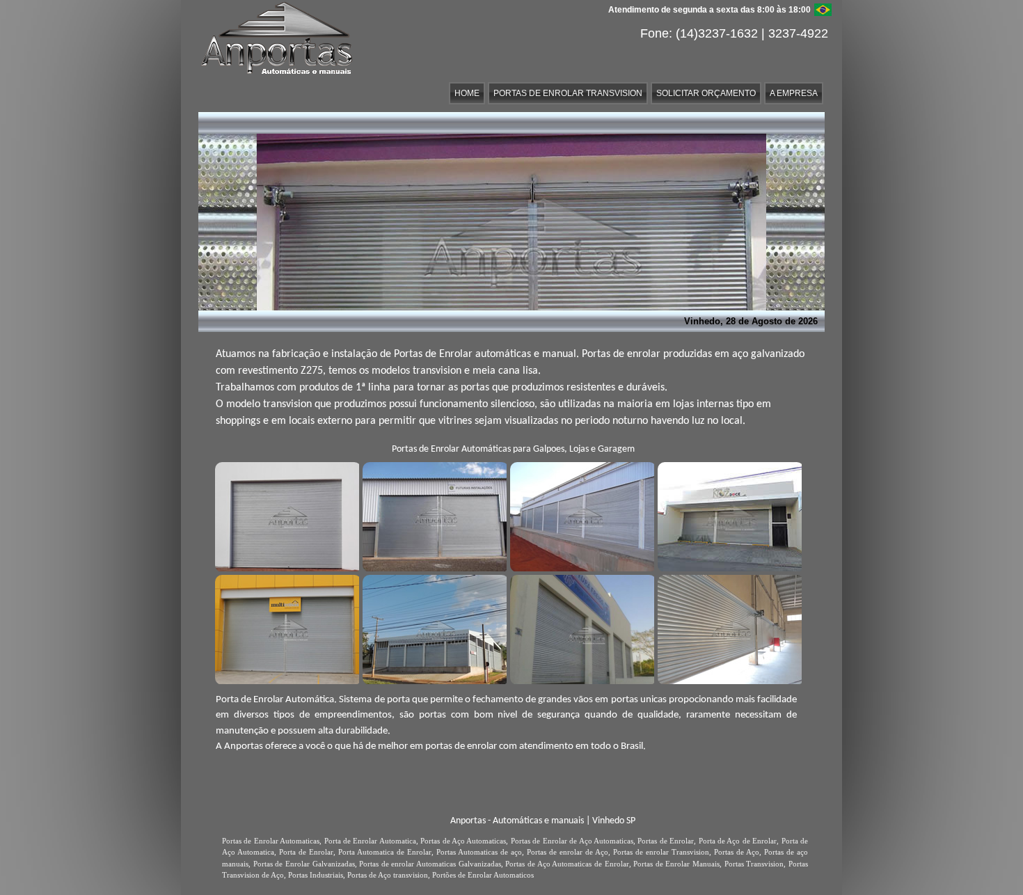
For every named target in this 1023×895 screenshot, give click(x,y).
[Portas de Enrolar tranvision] (728, 515)
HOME (466, 93)
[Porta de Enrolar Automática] (285, 515)
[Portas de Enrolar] (433, 515)
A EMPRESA (794, 93)
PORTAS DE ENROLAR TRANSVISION (567, 93)
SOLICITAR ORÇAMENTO (706, 93)
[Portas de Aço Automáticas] (580, 515)
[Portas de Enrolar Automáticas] (285, 627)
